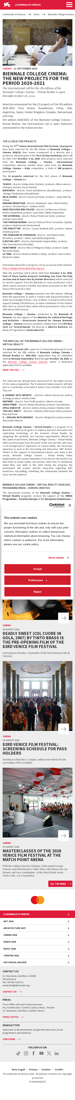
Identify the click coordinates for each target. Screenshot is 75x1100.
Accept (37, 568)
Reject (37, 591)
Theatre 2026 (11, 955)
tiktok (18, 1055)
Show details (56, 557)
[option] (37, 900)
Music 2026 (9, 948)
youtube (41, 1055)
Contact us (10, 991)
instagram (26, 1055)
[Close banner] (70, 505)
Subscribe (9, 1039)
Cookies (46, 1069)
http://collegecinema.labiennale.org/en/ (23, 268)
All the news (58, 883)
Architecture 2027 (14, 928)
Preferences (35, 580)
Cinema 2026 (10, 934)
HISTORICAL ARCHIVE (15, 962)
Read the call (11, 369)
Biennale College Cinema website (27, 361)
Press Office (10, 1016)
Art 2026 (8, 921)
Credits (59, 1069)
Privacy (33, 1069)
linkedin (56, 1055)
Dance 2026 (9, 941)
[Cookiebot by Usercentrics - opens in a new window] (49, 505)
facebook (33, 1055)
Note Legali (18, 1069)
